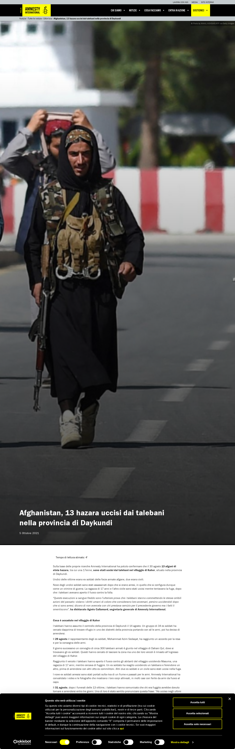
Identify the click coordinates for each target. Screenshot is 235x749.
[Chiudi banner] (229, 699)
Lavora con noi (180, 2)
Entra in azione (176, 10)
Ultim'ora (48, 18)
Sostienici (198, 10)
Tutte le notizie (35, 18)
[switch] (97, 742)
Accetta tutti (197, 702)
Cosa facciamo (152, 10)
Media (195, 2)
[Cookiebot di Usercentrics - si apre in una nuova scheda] (22, 742)
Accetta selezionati (197, 713)
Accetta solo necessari (197, 724)
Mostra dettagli (180, 742)
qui (122, 728)
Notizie (133, 10)
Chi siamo (116, 10)
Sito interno (207, 2)
